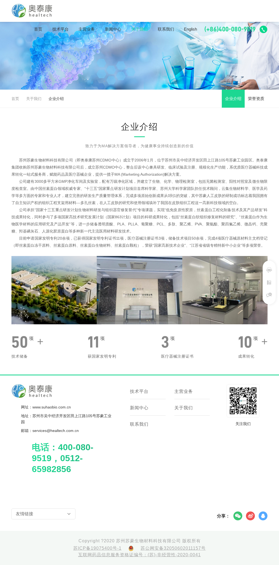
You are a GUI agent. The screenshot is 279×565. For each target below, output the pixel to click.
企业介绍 (233, 98)
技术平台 (60, 29)
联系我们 (166, 29)
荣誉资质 (256, 98)
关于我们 (139, 29)
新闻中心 (113, 29)
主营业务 (86, 29)
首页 (38, 29)
